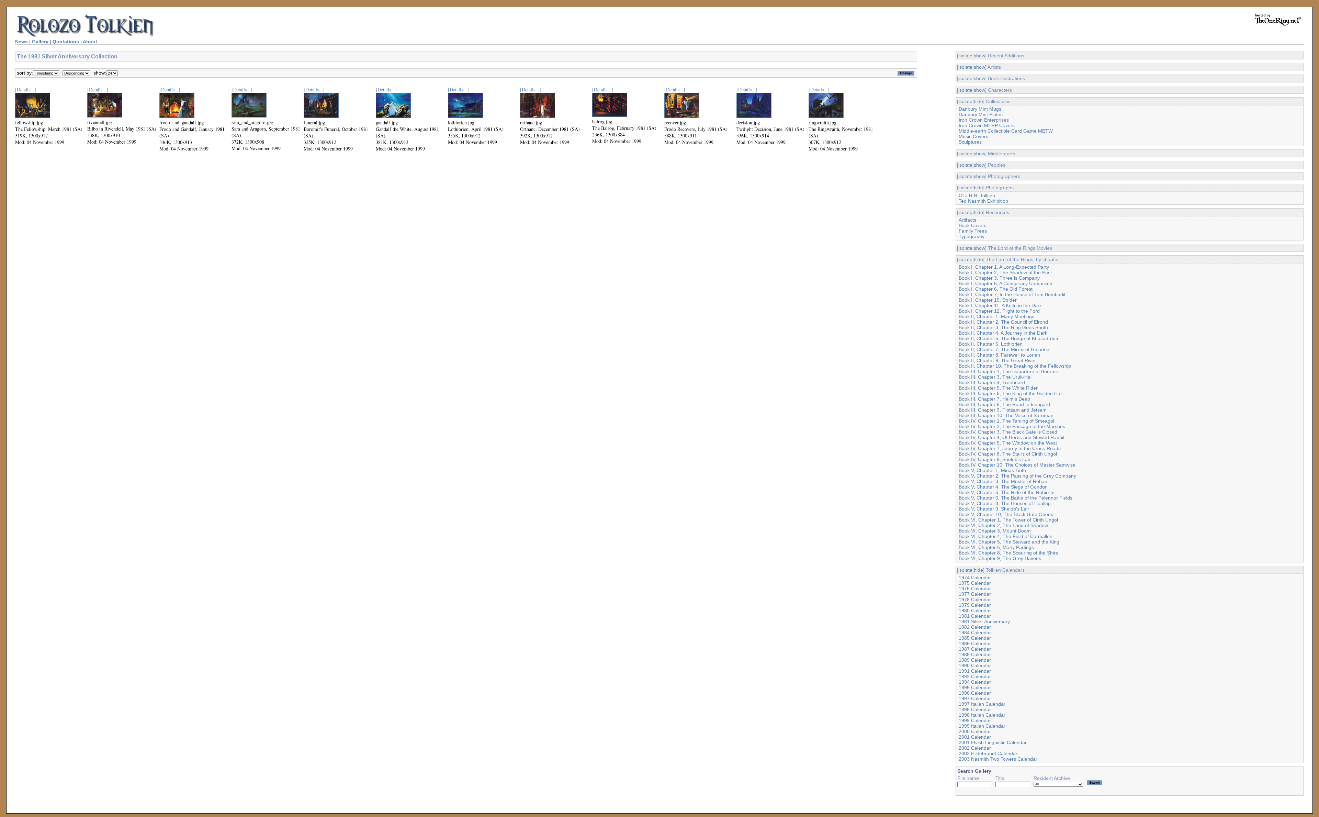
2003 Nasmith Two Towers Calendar (998, 759)
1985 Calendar (975, 638)
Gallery (40, 41)
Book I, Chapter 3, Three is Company (999, 278)
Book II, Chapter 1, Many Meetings (996, 316)
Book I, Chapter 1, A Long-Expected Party (1004, 267)
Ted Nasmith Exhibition (983, 201)
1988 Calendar (975, 654)
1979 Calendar (975, 605)
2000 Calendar (975, 731)
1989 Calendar (975, 660)
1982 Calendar (975, 627)
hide (978, 101)
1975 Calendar (975, 583)
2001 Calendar (975, 737)
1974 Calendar (975, 577)
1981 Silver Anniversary (984, 621)
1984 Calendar (975, 632)
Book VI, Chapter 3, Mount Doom (995, 531)
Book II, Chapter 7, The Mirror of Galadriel (1004, 349)
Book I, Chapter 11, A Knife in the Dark (1000, 305)
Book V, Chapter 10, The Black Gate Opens (1006, 514)
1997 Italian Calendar (982, 704)
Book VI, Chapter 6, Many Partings (996, 547)
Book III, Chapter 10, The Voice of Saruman (1006, 415)
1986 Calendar (975, 643)
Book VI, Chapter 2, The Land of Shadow (1003, 525)
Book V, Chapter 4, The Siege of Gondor (1003, 487)
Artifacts (967, 220)
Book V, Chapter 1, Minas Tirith (992, 470)
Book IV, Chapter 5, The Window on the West (1008, 443)
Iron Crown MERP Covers (987, 125)
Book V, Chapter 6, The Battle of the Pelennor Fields (1015, 498)
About (90, 41)
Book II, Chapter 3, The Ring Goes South (1003, 327)
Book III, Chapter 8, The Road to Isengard (1004, 404)
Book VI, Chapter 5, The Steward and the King (1009, 542)
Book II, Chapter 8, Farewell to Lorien (999, 355)
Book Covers (973, 225)
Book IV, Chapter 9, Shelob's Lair (994, 459)
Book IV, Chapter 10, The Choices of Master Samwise (1017, 465)
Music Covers (973, 136)
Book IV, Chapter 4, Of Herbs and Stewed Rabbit (1011, 437)
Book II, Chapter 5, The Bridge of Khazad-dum (1009, 338)
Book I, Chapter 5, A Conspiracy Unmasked (1005, 283)
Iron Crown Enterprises (984, 120)
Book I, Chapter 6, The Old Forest (996, 289)
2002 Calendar (975, 748)
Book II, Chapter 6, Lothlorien (991, 344)
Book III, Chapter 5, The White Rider (998, 388)
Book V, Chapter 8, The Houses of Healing (1005, 503)
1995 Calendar (975, 687)
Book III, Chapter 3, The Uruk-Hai (995, 377)
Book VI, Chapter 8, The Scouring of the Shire (1008, 553)
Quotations (66, 41)
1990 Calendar (975, 665)
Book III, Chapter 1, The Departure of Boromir (1008, 371)
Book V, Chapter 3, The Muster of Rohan (1003, 481)
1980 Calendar (975, 610)
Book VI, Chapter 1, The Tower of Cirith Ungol (1008, 520)
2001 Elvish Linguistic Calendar (993, 742)
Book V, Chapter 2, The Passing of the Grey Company (1017, 476)
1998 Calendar (975, 709)
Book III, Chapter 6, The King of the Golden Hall (1010, 393)
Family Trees (973, 231)
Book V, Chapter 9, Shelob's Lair (994, 509)
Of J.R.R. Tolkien (977, 195)
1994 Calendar (975, 682)
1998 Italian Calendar (982, 715)
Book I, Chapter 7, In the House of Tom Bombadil (1012, 294)
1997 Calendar (975, 698)
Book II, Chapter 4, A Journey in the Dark (1003, 333)
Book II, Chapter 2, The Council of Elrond (1003, 322)
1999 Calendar (975, 720)
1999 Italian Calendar (982, 726)
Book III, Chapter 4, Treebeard (992, 382)
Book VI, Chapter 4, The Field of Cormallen (1005, 536)
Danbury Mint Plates (981, 114)
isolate (965, 55)
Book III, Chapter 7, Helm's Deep (994, 399)
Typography (971, 236)
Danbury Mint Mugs (980, 109)
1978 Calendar (975, 599)
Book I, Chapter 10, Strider (988, 300)
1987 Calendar (975, 649)
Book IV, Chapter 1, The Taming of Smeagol (1006, 421)
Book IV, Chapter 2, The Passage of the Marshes (1012, 426)
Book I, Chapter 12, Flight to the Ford (999, 311)
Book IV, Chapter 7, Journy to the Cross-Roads (1010, 448)
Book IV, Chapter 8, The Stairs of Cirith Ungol (1008, 454)
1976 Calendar (975, 588)
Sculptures (970, 142)
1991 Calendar (975, 671)
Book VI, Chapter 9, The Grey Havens (1000, 558)
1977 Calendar (975, 594)
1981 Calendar (975, 616)
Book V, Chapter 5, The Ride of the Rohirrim (1007, 492)
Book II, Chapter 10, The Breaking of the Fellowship (1015, 366)
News (21, 41)
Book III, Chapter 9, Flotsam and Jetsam (1003, 410)
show (979, 55)
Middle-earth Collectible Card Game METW (1006, 131)
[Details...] (25, 89)
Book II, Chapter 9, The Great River (997, 360)
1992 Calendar (975, 676)
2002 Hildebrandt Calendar (988, 753)
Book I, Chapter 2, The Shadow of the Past (1005, 272)
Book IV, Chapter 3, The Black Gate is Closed (1008, 432)
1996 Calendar (975, 693)
